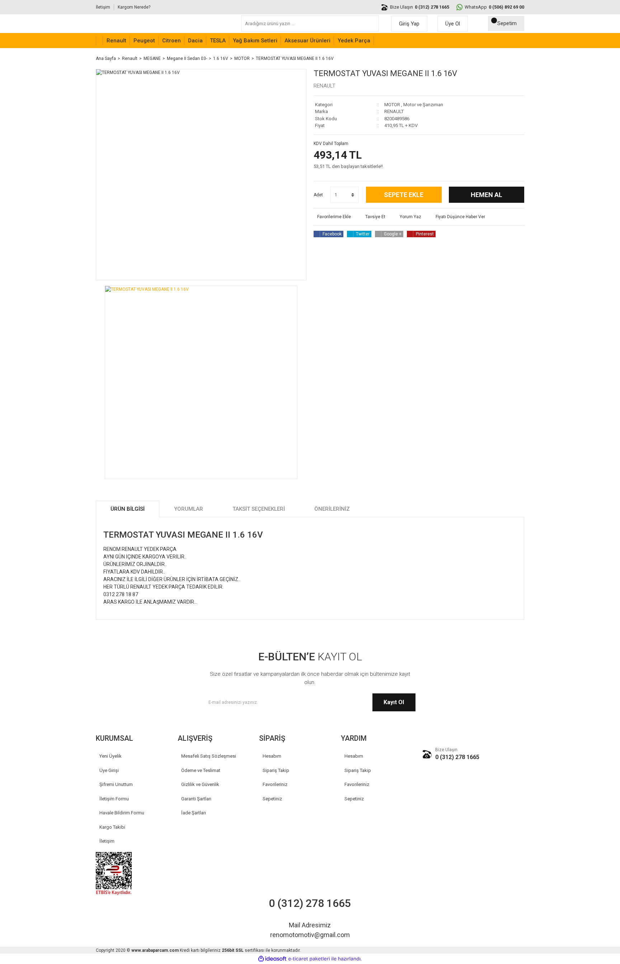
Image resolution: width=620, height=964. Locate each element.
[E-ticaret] (309, 959)
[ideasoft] (272, 958)
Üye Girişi (109, 770)
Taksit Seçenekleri (258, 509)
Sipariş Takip (276, 770)
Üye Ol (452, 23)
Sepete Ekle (403, 194)
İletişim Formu (114, 798)
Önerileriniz (332, 509)
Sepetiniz (272, 798)
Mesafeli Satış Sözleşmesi (208, 756)
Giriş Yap (409, 23)
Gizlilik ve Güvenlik (200, 784)
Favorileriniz (275, 784)
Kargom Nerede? (134, 7)
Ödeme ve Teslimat (200, 770)
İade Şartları (193, 812)
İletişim (103, 7)
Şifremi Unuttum (116, 784)
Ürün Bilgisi (128, 509)
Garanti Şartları (196, 798)
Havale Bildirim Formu (121, 812)
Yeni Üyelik (110, 756)
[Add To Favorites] (332, 217)
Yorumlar (188, 509)
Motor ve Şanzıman (423, 104)
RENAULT (324, 86)
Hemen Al (486, 194)
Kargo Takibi (112, 827)
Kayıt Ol (394, 702)
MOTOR (392, 104)
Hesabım (272, 756)
